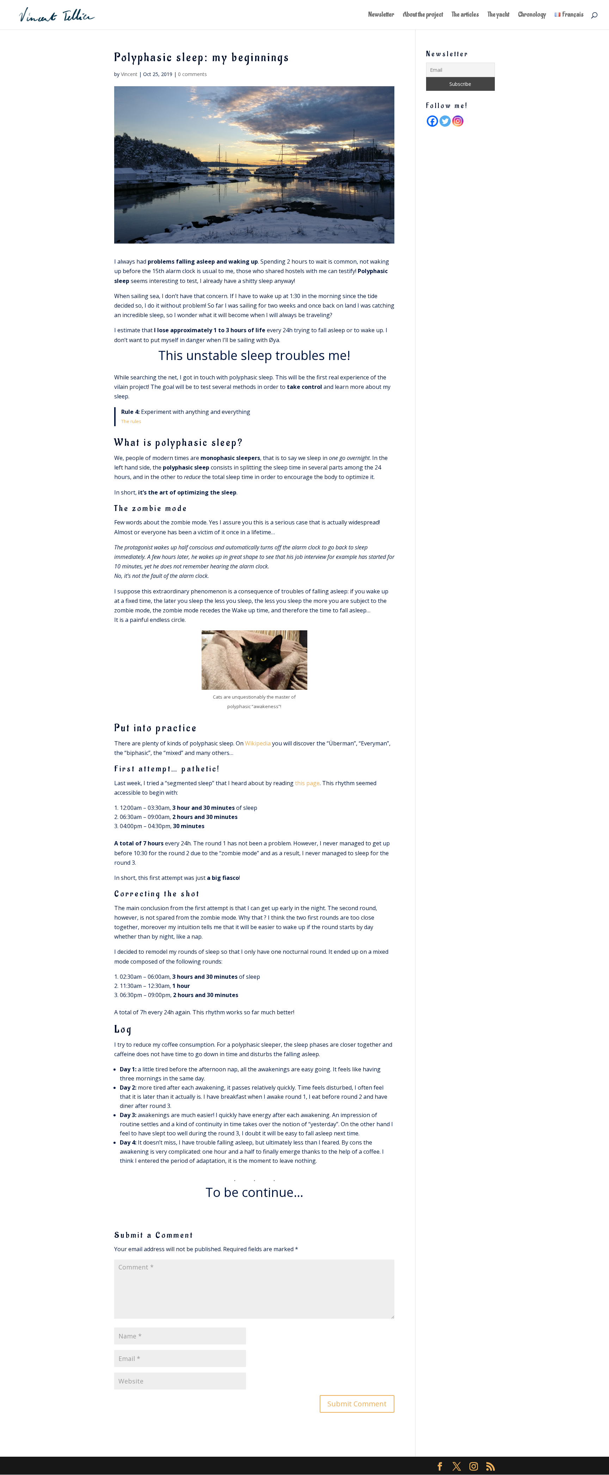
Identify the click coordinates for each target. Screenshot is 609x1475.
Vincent (129, 74)
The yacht (498, 15)
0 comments (192, 74)
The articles (465, 15)
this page (307, 783)
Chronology (532, 15)
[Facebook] (432, 121)
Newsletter (381, 15)
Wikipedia (258, 743)
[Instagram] (457, 121)
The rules (131, 421)
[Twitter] (445, 121)
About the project (423, 15)
